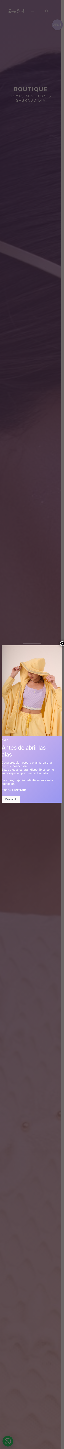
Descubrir (11, 799)
